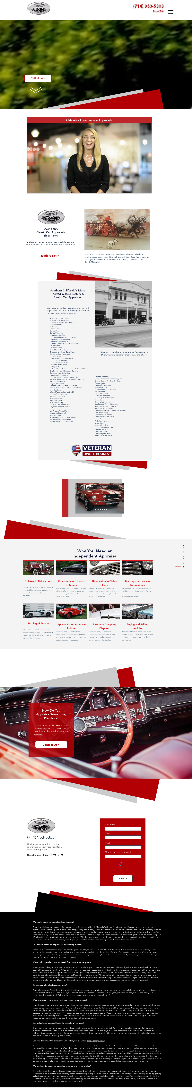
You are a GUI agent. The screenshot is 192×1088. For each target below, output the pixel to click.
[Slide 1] (93, 509)
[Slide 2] (95, 509)
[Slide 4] (100, 509)
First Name (110, 824)
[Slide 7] (106, 509)
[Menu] (170, 12)
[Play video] (89, 158)
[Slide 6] (104, 509)
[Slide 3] (98, 509)
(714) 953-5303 (148, 6)
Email (107, 843)
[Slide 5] (102, 509)
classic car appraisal (47, 1023)
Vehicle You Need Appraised (118, 852)
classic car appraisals (57, 962)
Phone (108, 833)
